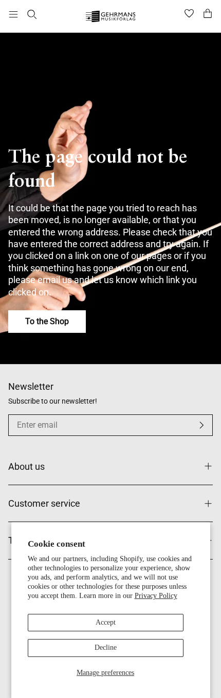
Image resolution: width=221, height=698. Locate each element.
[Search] (32, 14)
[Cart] (207, 14)
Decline (106, 647)
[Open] (13, 14)
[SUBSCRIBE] (201, 425)
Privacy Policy (156, 596)
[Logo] (111, 17)
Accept (106, 622)
